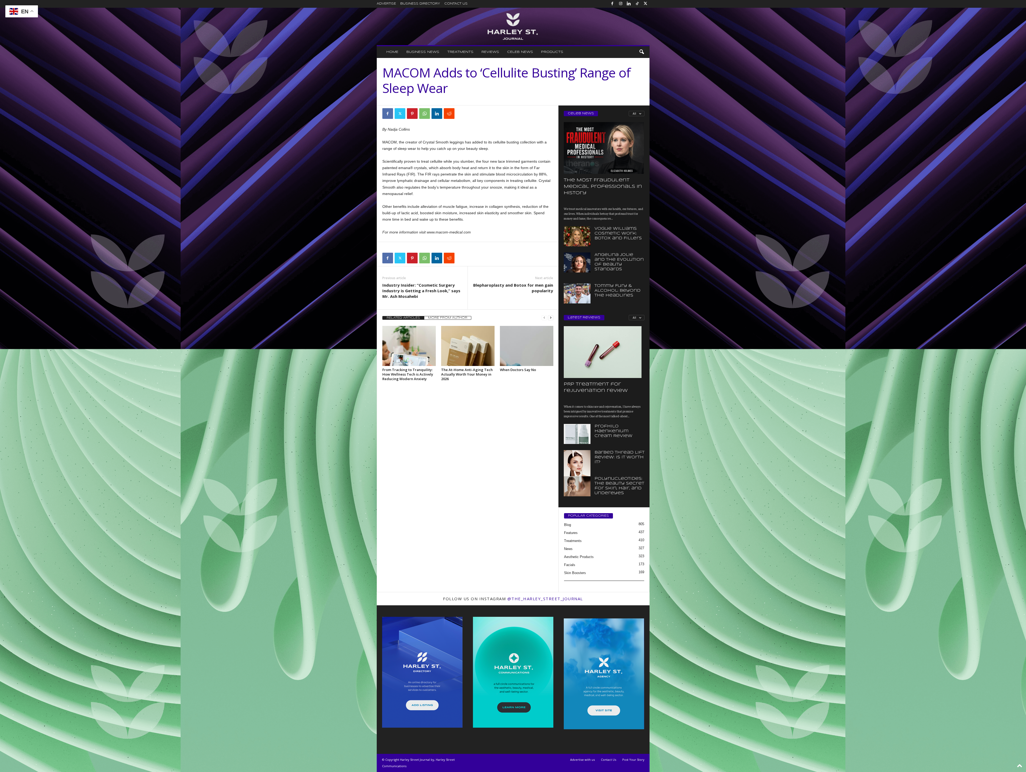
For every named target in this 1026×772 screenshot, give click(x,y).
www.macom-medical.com (449, 232)
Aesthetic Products (579, 557)
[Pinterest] (412, 113)
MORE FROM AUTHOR (447, 318)
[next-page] (550, 318)
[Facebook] (612, 4)
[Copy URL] (461, 113)
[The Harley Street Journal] (513, 26)
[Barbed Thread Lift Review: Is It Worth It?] (577, 470)
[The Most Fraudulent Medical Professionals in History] (604, 148)
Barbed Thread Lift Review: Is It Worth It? (619, 457)
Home (392, 51)
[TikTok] (637, 4)
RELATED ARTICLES (403, 318)
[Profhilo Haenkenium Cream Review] (577, 434)
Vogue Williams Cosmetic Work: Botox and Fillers (618, 233)
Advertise (386, 3)
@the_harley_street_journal (545, 598)
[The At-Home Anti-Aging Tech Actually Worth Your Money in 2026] (468, 346)
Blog (567, 525)
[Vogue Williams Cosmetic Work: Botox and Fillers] (577, 236)
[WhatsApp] (424, 113)
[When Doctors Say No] (526, 346)
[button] (641, 52)
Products (552, 51)
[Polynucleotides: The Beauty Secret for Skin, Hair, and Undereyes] (577, 486)
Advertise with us (582, 760)
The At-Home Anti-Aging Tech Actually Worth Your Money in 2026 (467, 374)
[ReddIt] (449, 113)
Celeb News (520, 51)
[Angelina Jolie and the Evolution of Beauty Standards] (577, 262)
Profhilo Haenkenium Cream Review (613, 431)
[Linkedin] (629, 4)
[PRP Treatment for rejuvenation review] (604, 352)
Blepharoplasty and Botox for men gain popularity (513, 287)
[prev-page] (544, 318)
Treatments (460, 51)
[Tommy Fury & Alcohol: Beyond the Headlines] (577, 293)
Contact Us (456, 3)
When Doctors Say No (518, 369)
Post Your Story (633, 760)
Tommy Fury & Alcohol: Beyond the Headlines (617, 290)
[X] (645, 4)
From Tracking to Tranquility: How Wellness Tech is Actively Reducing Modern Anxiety (407, 374)
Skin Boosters (575, 573)
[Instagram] (620, 4)
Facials (569, 565)
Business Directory (420, 3)
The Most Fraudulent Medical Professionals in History (603, 186)
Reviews (490, 51)
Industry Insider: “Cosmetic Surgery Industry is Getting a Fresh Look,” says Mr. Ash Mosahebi (421, 290)
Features (571, 533)
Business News (422, 51)
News (568, 549)
